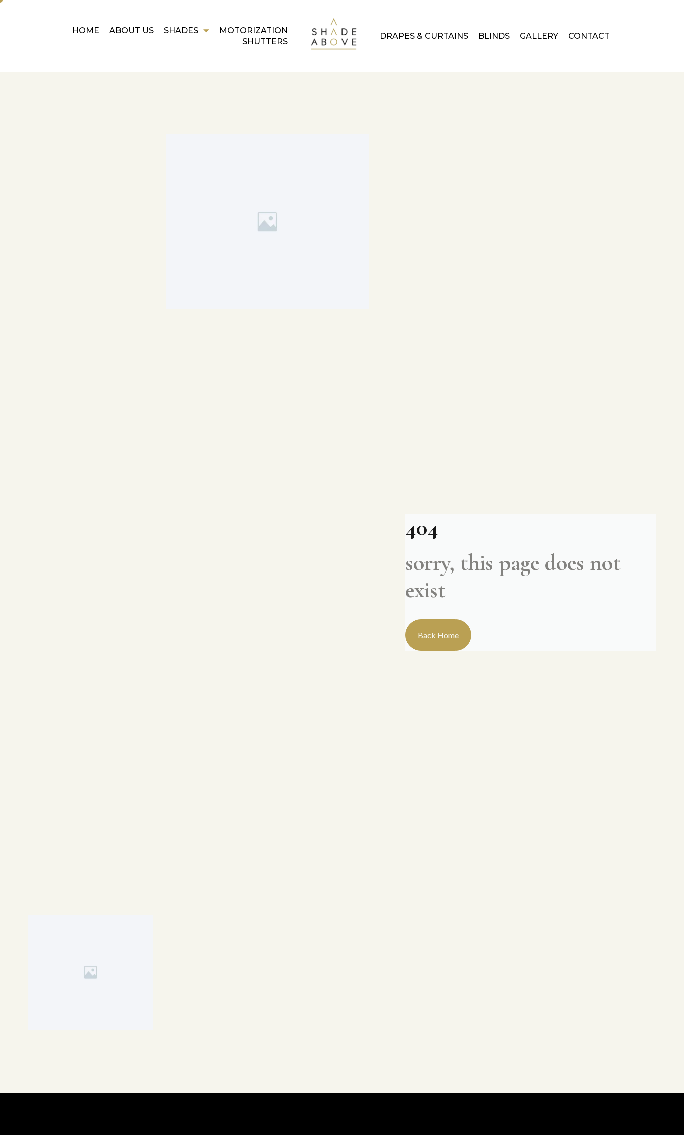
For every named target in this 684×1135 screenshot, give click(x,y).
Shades (181, 30)
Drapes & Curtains (424, 36)
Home (85, 30)
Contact (589, 36)
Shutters (265, 41)
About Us (131, 30)
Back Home (438, 635)
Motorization (253, 30)
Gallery (539, 36)
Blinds (494, 36)
